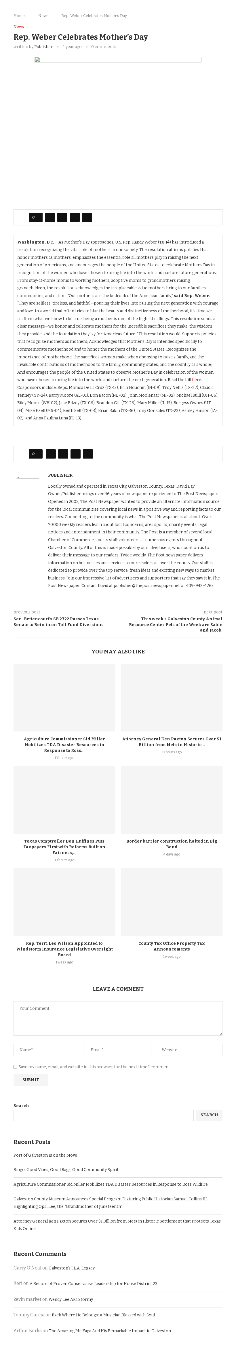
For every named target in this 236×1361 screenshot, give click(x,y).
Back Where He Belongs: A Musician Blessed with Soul (103, 1315)
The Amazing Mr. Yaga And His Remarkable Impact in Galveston (110, 1330)
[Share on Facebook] (50, 217)
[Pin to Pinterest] (75, 217)
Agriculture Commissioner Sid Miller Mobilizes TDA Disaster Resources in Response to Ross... (64, 745)
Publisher (43, 46)
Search (21, 1105)
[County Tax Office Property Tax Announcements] (171, 902)
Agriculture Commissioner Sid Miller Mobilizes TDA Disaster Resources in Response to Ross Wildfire (111, 1184)
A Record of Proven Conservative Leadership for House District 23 (93, 1283)
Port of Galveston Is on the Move (45, 1155)
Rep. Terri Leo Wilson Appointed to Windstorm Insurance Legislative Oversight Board (64, 949)
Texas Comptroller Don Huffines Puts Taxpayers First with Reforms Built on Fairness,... (64, 847)
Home (19, 16)
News (43, 16)
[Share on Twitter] (62, 217)
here (196, 379)
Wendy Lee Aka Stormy (71, 1299)
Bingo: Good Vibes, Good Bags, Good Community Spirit (66, 1169)
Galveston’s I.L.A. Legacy (72, 1268)
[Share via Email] (87, 217)
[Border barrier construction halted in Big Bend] (171, 800)
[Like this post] (37, 217)
